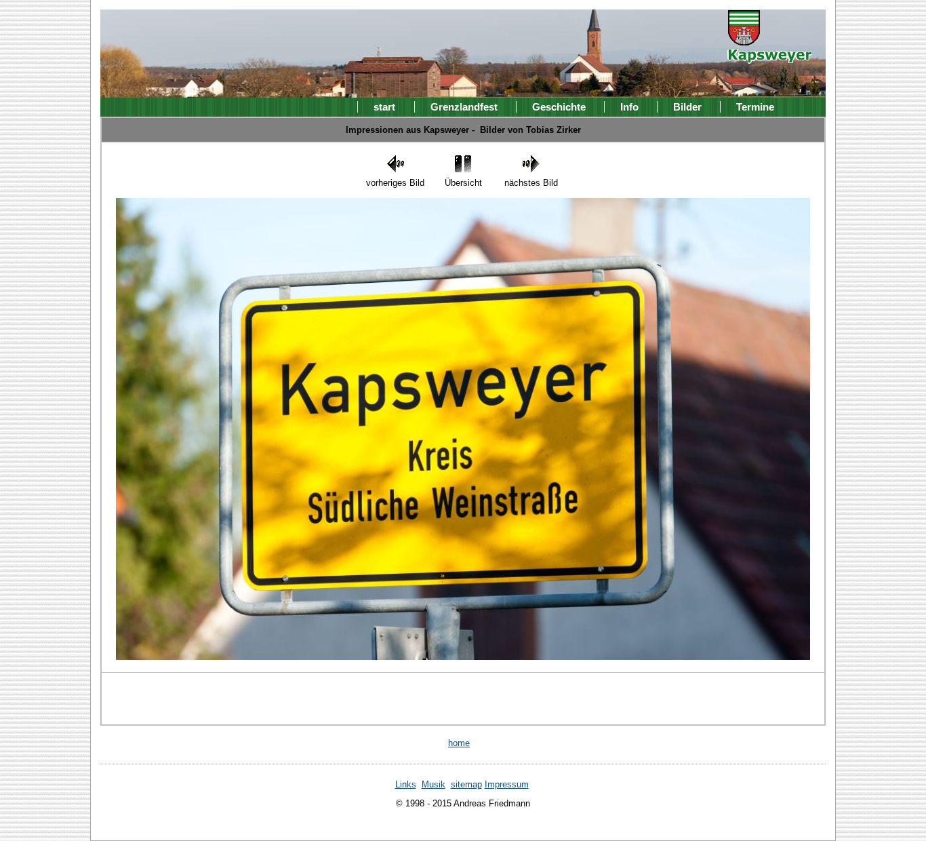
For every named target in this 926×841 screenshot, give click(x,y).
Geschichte (559, 107)
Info (629, 107)
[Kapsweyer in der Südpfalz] (769, 54)
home (459, 743)
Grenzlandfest (464, 107)
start (384, 107)
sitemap (466, 784)
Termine (755, 107)
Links (405, 784)
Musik (433, 784)
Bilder (687, 107)
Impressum (507, 784)
